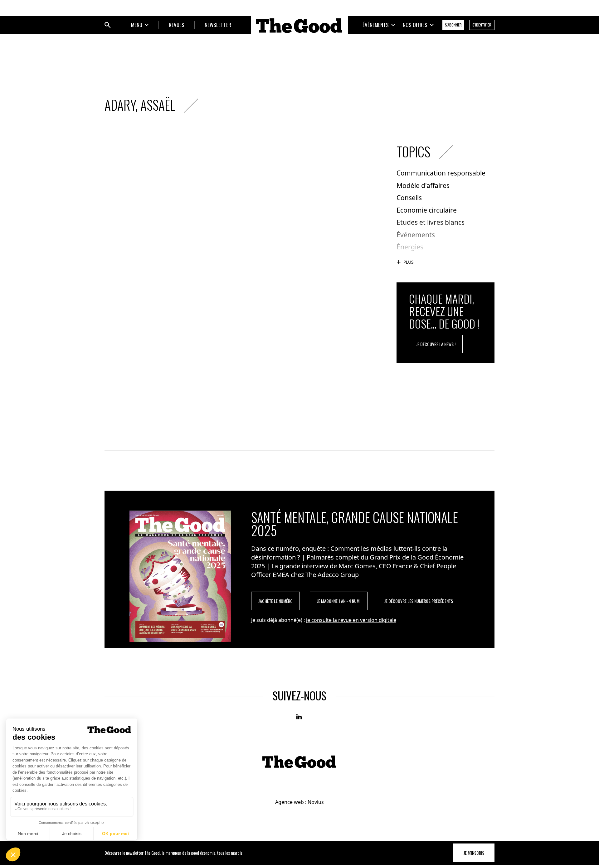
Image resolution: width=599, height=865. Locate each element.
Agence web (289, 802)
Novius (316, 802)
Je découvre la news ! (435, 344)
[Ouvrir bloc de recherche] (108, 25)
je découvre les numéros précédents (418, 601)
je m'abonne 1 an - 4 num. (338, 601)
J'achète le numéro (275, 601)
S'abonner (453, 24)
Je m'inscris (474, 852)
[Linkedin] (299, 717)
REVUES (176, 25)
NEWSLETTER (218, 25)
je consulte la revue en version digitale (351, 620)
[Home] (299, 25)
